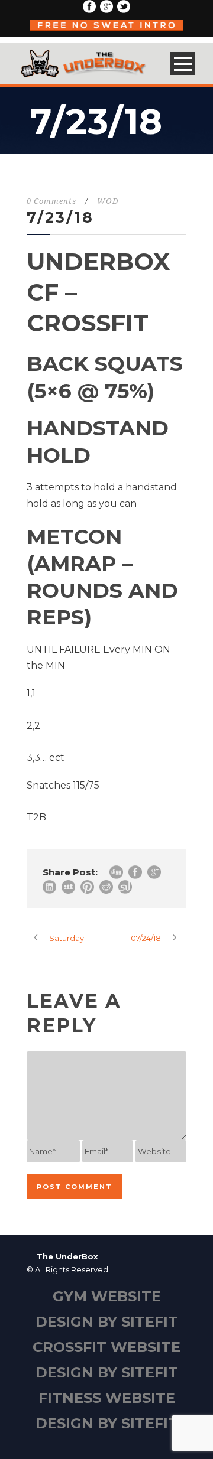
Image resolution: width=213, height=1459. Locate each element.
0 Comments (51, 201)
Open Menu (182, 63)
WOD (107, 201)
